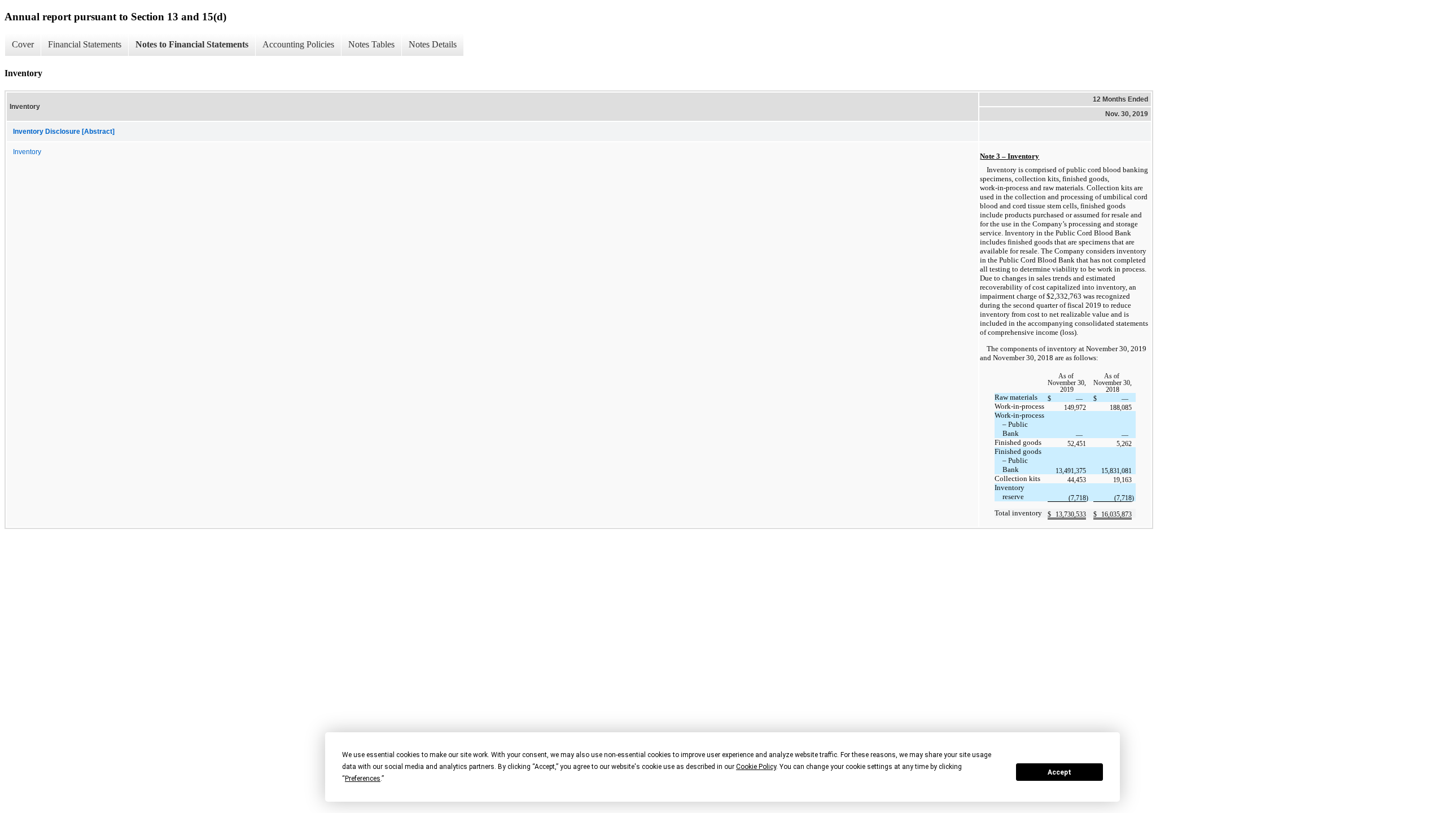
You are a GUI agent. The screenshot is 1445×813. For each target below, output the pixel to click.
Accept (1059, 772)
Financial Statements (84, 44)
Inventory (27, 151)
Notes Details (433, 44)
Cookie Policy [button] (756, 767)
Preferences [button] (362, 779)
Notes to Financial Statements (191, 44)
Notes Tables (371, 44)
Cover (23, 44)
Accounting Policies (298, 44)
